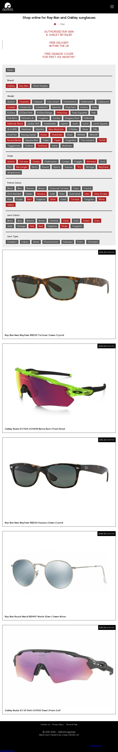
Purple (19, 199)
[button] (112, 6)
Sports (56, 167)
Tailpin (46, 140)
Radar (44, 134)
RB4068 (81, 134)
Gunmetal (74, 193)
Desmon (56, 107)
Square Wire (31, 140)
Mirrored (91, 161)
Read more (96, 745)
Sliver (70, 134)
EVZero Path (26, 112)
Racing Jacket (28, 134)
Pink (9, 199)
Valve (54, 145)
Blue (20, 188)
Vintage (90, 167)
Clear (76, 188)
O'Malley (73, 129)
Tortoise (75, 199)
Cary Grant (53, 101)
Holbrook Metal (15, 123)
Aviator (11, 101)
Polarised (68, 241)
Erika (94, 107)
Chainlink (24, 101)
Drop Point (70, 107)
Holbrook (88, 118)
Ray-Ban (23, 85)
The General (87, 140)
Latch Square (100, 123)
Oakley (11, 85)
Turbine (29, 145)
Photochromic (51, 241)
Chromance (70, 101)
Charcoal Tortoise (59, 188)
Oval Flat (12, 134)
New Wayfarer (56, 129)
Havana (41, 193)
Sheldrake (57, 134)
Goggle (78, 161)
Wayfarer (67, 145)
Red (29, 199)
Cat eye (23, 161)
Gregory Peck (72, 118)
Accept (4, 750)
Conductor (25, 107)
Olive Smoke (100, 193)
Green (29, 193)
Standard (93, 241)
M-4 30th (12, 129)
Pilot (9, 167)
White (102, 199)
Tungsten (89, 199)
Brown (42, 188)
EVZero (11, 112)
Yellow (10, 204)
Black (10, 188)
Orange (21, 226)
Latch (86, 123)
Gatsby (56, 118)
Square (68, 167)
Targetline (70, 140)
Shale (64, 226)
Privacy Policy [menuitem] (58, 724)
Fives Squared (79, 112)
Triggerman (13, 145)
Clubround (103, 101)
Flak (94, 112)
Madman (26, 129)
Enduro (84, 107)
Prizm (80, 241)
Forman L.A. (28, 118)
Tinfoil (102, 140)
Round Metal (14, 140)
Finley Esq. (62, 112)
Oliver (85, 129)
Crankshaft (42, 107)
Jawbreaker (50, 123)
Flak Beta (12, 118)
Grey (62, 193)
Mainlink (40, 129)
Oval (102, 161)
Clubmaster (87, 101)
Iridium (24, 241)
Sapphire (40, 199)
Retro (34, 167)
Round (45, 167)
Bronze (30, 188)
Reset (10, 70)
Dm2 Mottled (14, 193)
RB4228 (93, 134)
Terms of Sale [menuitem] (71, 724)
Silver (53, 199)
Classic (36, 161)
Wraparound (13, 172)
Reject (11, 750)
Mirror (36, 241)
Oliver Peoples (40, 85)
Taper (57, 140)
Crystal (87, 188)
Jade (10, 226)
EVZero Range (44, 112)
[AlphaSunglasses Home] (7, 6)
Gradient (12, 241)
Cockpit (11, 107)
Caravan (38, 101)
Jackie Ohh (33, 123)
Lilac (87, 193)
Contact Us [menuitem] (45, 724)
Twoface (42, 145)
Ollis (95, 129)
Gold (52, 193)
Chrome (54, 220)
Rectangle (21, 167)
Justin (75, 123)
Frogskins (43, 118)
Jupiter (64, 123)
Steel (63, 199)
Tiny (79, 167)
